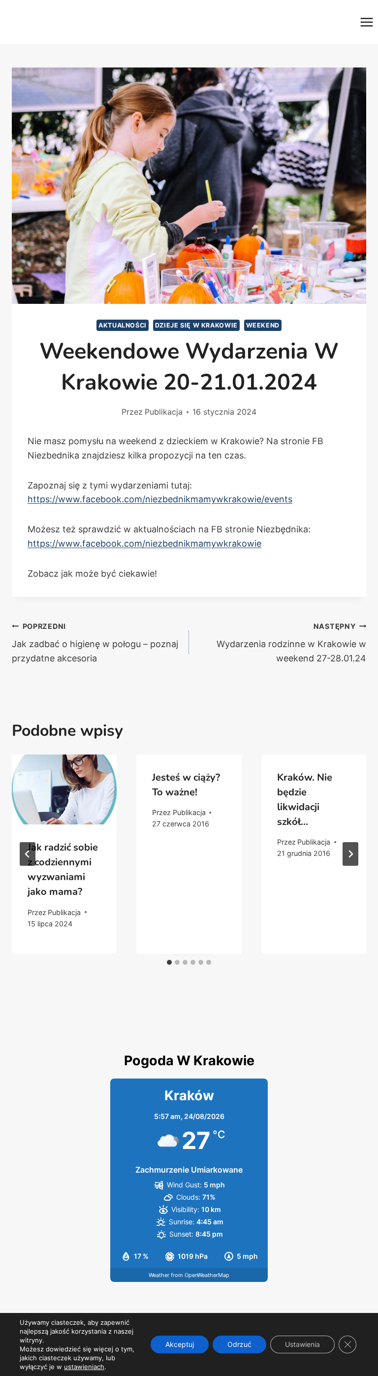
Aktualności (122, 325)
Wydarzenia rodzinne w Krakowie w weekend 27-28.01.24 (291, 643)
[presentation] (64, 789)
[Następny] (350, 854)
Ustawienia (302, 1344)
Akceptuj (179, 1344)
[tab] (169, 962)
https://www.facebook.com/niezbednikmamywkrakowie (144, 543)
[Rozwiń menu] (366, 22)
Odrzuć (239, 1344)
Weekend (263, 325)
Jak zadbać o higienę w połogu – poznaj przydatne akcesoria (95, 643)
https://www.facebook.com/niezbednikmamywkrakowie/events (160, 499)
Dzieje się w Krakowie (196, 325)
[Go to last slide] (27, 854)
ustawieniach (84, 1367)
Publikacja (164, 412)
